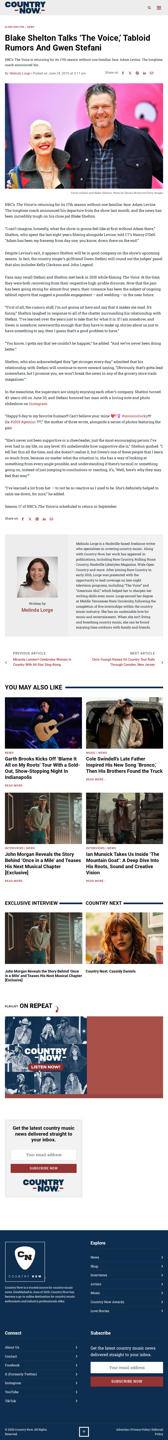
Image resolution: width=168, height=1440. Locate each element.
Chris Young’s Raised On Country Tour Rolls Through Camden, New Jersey (123, 662)
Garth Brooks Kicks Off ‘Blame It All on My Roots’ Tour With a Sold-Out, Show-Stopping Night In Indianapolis (42, 768)
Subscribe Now (44, 1168)
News (30, 27)
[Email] (152, 73)
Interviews (14, 848)
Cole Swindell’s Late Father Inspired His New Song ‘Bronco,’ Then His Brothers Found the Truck (124, 765)
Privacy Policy (140, 1429)
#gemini (28, 421)
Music (91, 752)
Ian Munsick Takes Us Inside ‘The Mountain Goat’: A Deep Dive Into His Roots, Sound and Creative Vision (122, 863)
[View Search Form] (149, 8)
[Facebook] (123, 73)
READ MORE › (15, 786)
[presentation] (43, 723)
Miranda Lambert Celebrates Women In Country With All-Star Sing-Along (42, 662)
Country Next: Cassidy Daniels (111, 971)
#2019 (15, 421)
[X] (130, 73)
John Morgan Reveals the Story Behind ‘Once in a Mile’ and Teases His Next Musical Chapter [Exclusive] (43, 863)
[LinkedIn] (144, 73)
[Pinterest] (137, 73)
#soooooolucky (135, 415)
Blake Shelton (14, 27)
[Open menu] (159, 7)
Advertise (122, 1429)
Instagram (38, 403)
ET (127, 234)
